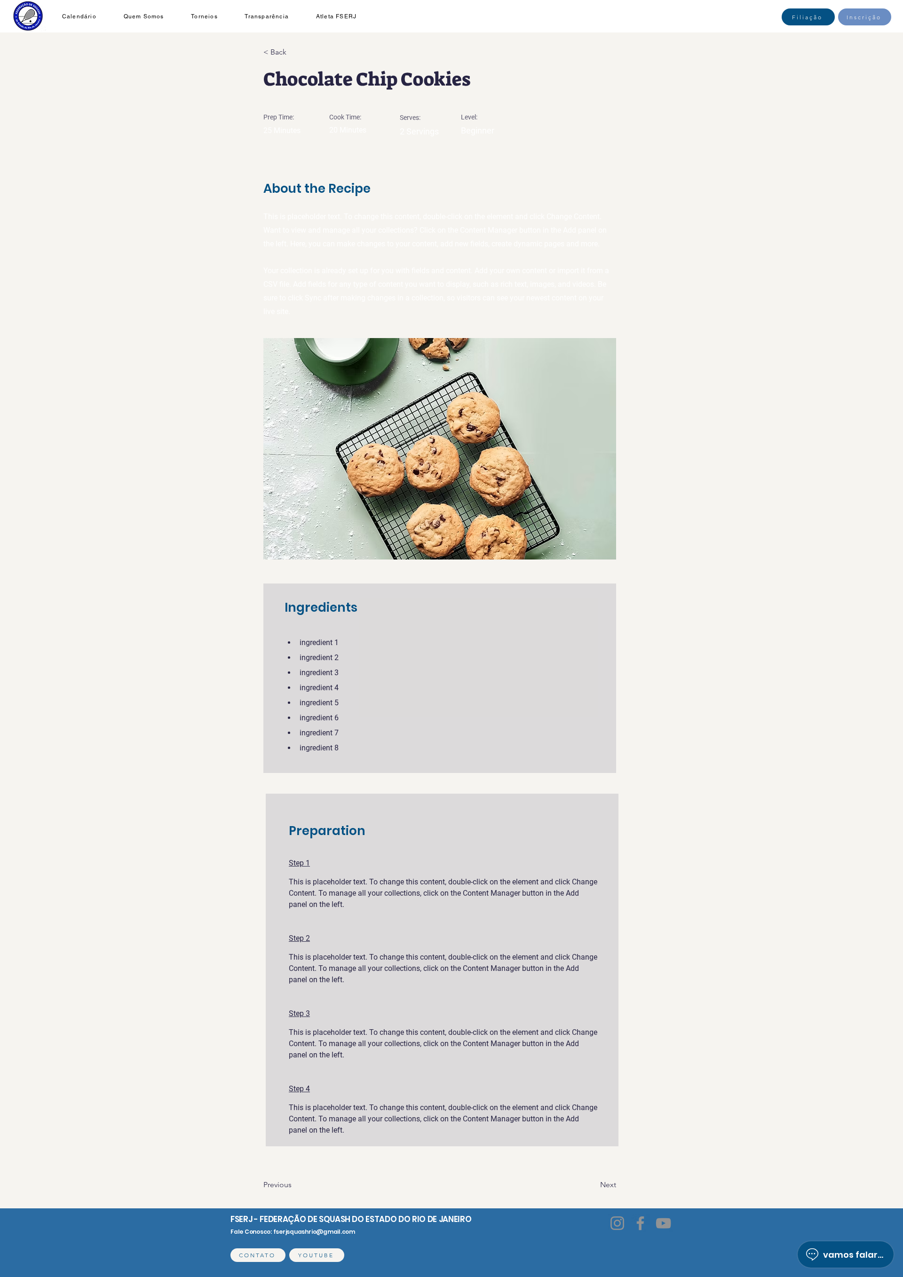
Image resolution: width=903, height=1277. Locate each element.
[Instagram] (617, 1223)
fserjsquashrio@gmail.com (314, 1232)
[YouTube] (663, 1223)
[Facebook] (640, 1223)
